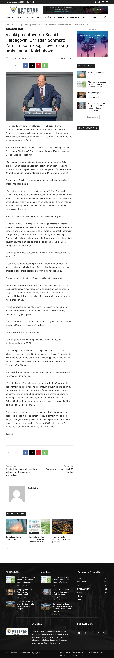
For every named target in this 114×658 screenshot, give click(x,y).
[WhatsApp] (45, 65)
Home (8, 25)
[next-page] (11, 548)
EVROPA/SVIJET (17, 25)
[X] (99, 2)
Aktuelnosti (33, 533)
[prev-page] (7, 548)
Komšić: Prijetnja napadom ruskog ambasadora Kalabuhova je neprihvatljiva (21, 472)
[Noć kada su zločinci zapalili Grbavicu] (16, 526)
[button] (105, 17)
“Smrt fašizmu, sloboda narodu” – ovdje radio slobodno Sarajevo (38, 539)
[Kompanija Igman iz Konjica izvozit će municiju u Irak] (81, 95)
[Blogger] (79, 633)
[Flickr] (91, 633)
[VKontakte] (104, 633)
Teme (20, 29)
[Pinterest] (38, 65)
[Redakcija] (7, 58)
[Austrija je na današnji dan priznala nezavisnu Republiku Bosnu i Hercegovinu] (81, 105)
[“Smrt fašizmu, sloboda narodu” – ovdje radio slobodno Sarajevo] (39, 526)
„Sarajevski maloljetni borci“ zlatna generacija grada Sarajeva (61, 539)
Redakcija (15, 58)
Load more (91, 117)
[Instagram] (95, 2)
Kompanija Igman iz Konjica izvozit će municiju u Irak (95, 95)
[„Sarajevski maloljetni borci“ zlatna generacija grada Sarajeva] (62, 526)
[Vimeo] (103, 2)
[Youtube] (106, 2)
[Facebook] (91, 2)
